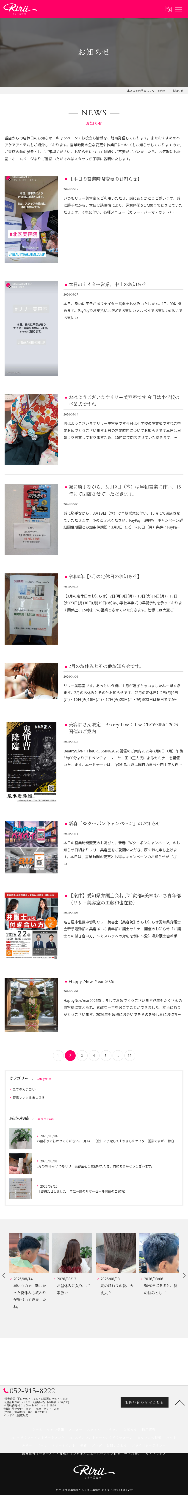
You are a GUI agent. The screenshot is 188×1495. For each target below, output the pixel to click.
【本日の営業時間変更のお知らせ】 (105, 179)
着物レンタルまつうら (29, 1097)
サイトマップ (156, 1454)
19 (130, 1055)
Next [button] (183, 1275)
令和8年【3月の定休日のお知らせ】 (105, 577)
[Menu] (178, 9)
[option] (28, 1278)
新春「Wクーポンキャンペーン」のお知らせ (114, 824)
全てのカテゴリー (25, 1089)
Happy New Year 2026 (91, 981)
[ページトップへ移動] (180, 1402)
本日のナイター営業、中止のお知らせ (107, 285)
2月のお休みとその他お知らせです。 (106, 666)
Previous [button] (4, 1275)
